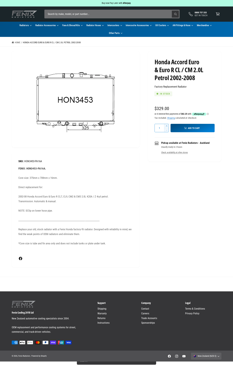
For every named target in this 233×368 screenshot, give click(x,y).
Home (17, 42)
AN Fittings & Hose (181, 25)
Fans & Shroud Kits (71, 25)
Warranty (102, 313)
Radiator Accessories (45, 25)
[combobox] (112, 14)
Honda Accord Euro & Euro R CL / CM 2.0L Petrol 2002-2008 (52, 42)
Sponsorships (148, 322)
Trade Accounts (149, 318)
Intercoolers (113, 25)
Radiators (24, 25)
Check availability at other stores (174, 152)
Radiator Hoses (93, 25)
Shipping (171, 118)
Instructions (103, 322)
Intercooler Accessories (137, 25)
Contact (145, 308)
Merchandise (203, 25)
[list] (116, 284)
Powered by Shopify (39, 356)
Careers (145, 313)
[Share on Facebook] (20, 258)
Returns (101, 318)
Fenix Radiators (24, 356)
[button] (217, 14)
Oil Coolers (160, 25)
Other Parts (114, 33)
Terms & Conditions (195, 308)
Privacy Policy (192, 313)
